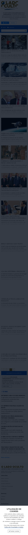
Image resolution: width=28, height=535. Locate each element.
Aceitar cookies (14, 531)
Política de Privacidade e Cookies (13, 527)
